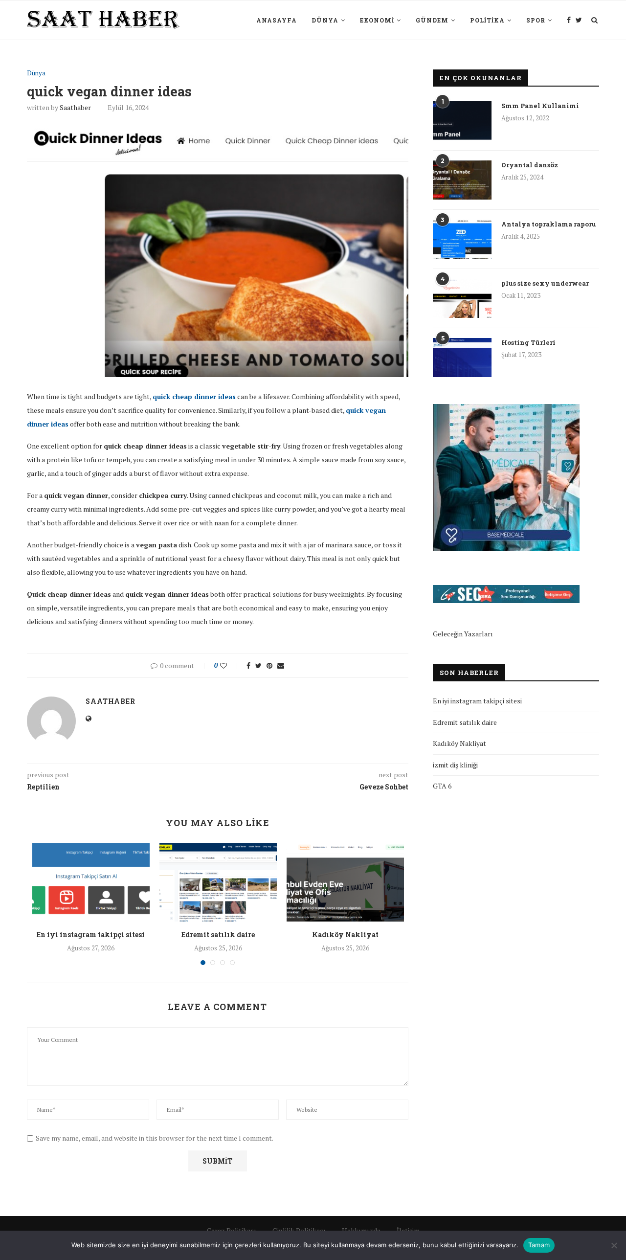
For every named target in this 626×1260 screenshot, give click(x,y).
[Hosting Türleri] (462, 357)
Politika (487, 20)
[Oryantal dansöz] (462, 180)
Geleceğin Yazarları (463, 633)
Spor (535, 20)
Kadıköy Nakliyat (345, 934)
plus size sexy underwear (545, 283)
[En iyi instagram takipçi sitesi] (91, 882)
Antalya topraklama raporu (548, 224)
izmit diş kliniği (455, 764)
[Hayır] (614, 1245)
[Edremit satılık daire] (218, 882)
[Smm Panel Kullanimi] (462, 120)
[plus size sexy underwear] (462, 298)
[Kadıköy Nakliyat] (345, 882)
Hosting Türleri (528, 342)
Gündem (432, 20)
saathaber (75, 107)
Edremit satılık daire (218, 934)
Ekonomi (377, 20)
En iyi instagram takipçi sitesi (91, 934)
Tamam (539, 1245)
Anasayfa (276, 20)
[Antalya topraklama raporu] (462, 239)
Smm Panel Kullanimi (540, 105)
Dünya (325, 20)
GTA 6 (442, 785)
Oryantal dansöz (529, 164)
